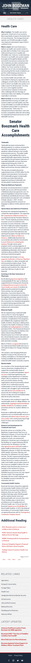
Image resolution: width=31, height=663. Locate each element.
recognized (15, 344)
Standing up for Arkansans (9, 610)
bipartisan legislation (17, 279)
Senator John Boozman (15, 6)
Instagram (13, 660)
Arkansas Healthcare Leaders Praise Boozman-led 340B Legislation (13, 629)
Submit (26, 13)
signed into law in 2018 (11, 446)
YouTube (22, 660)
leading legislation (16, 327)
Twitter (18, 660)
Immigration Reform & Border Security (13, 595)
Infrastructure (6, 599)
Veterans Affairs (6, 614)
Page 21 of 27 (24, 556)
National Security (6, 607)
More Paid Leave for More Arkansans (13, 639)
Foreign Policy (5, 588)
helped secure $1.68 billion (16, 506)
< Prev (9, 559)
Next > (14, 559)
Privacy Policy (18, 655)
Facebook (9, 660)
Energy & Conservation (8, 584)
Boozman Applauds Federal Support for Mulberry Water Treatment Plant (14, 644)
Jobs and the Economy (8, 603)
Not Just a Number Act (16, 390)
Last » (19, 559)
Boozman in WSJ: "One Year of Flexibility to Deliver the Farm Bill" (14, 635)
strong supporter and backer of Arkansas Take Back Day (15, 259)
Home (10, 655)
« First (3, 559)
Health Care (5, 592)
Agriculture (5, 580)
